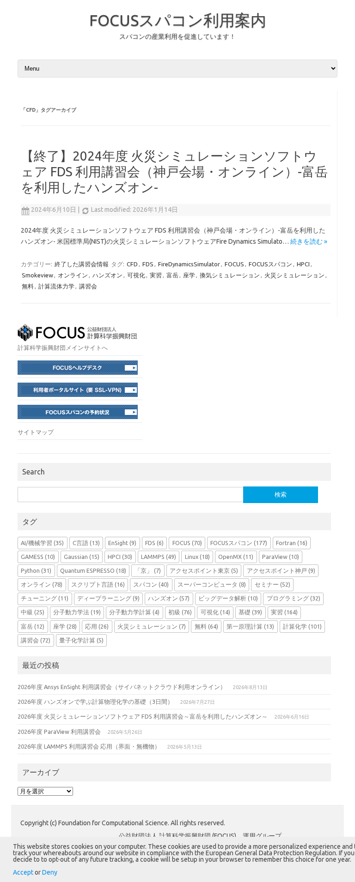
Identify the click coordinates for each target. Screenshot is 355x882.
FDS (147, 264)
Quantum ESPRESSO (93, 570)
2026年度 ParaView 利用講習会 (59, 731)
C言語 (86, 543)
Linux (197, 556)
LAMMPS (158, 556)
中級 (32, 612)
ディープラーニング (108, 598)
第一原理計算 (250, 626)
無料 (28, 286)
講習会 (88, 286)
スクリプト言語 (98, 584)
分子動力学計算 (134, 612)
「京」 (148, 570)
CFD (132, 264)
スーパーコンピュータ (212, 584)
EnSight (122, 543)
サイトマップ (36, 432)
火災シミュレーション (294, 275)
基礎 (250, 612)
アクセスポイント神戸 (281, 570)
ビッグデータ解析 (228, 598)
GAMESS (38, 556)
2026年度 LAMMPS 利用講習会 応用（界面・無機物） (89, 746)
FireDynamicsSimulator (189, 264)
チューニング (44, 598)
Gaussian (81, 556)
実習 (156, 275)
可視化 (136, 275)
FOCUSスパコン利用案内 (177, 20)
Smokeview (37, 275)
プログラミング (293, 598)
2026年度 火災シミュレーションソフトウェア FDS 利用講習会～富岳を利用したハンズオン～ (143, 716)
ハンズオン (107, 275)
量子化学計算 (81, 640)
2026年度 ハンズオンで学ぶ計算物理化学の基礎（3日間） (95, 701)
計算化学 (302, 626)
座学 (189, 275)
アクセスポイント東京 (204, 570)
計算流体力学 (56, 286)
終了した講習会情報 (82, 264)
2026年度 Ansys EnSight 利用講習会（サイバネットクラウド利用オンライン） (122, 687)
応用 (97, 626)
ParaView (280, 556)
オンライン (73, 275)
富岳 (172, 275)
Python (36, 570)
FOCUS (234, 264)
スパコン (151, 584)
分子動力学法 (77, 612)
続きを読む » (308, 241)
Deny (49, 872)
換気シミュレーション (230, 275)
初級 (180, 612)
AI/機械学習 (42, 543)
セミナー (272, 584)
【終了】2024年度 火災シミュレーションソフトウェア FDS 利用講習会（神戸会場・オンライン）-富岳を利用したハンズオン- (174, 171)
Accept (23, 872)
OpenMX (235, 556)
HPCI (303, 264)
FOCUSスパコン (270, 264)
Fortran (291, 543)
